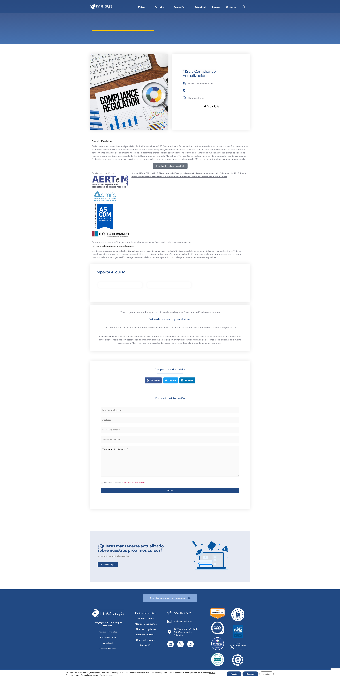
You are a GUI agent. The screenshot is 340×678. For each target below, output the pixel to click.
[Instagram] (190, 644)
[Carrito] (243, 7)
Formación (179, 7)
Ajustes (267, 674)
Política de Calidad (108, 637)
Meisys (141, 7)
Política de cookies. (107, 675)
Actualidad (200, 7)
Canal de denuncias (108, 648)
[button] (153, 380)
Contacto (231, 7)
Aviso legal (107, 643)
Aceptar (234, 674)
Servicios (159, 7)
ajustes (212, 672)
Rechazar (250, 674)
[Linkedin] (170, 644)
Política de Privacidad (134, 482)
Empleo (216, 7)
